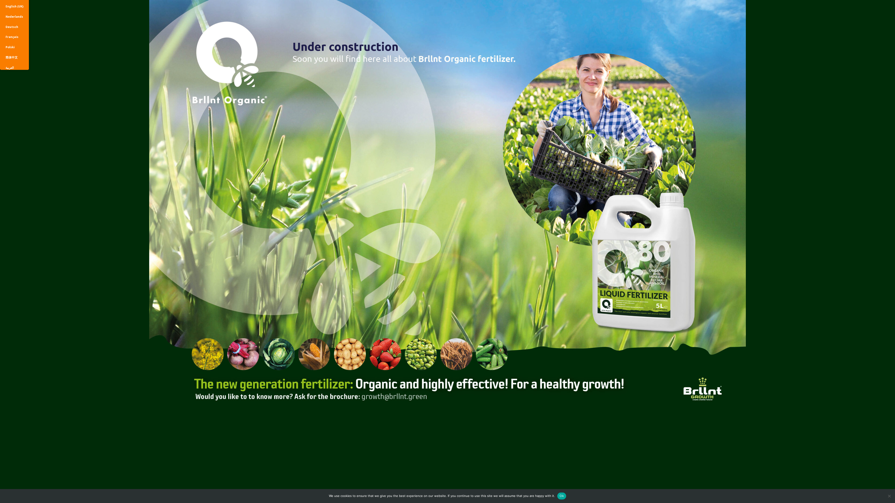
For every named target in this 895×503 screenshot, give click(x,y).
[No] (889, 496)
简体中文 (12, 57)
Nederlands (14, 17)
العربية (10, 68)
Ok (562, 496)
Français (12, 37)
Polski (10, 47)
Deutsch (12, 27)
